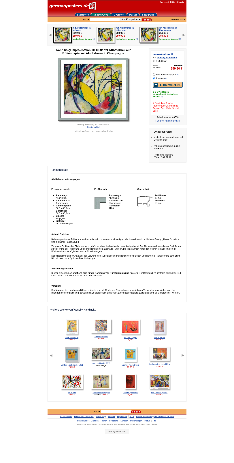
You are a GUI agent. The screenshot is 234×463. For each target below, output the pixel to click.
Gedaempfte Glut (130, 392)
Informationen (66, 416)
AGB (132, 416)
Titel (154, 421)
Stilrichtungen (136, 421)
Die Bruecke (159, 337)
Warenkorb (164, 2)
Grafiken (95, 421)
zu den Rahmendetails (168, 121)
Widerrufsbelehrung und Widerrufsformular (155, 416)
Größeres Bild (93, 127)
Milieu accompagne (101, 392)
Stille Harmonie (71, 337)
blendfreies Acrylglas (166, 74)
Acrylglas (160, 78)
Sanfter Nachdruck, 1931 (72, 365)
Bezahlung (101, 416)
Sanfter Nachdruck (130, 365)
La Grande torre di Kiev (159, 364)
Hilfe (173, 2)
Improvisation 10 (163, 54)
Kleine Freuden (101, 336)
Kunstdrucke (82, 421)
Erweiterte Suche (178, 19)
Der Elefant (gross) (159, 392)
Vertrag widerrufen (117, 431)
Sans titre (72, 392)
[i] (94, 39)
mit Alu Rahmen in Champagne (168, 29)
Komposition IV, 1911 (101, 363)
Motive (147, 421)
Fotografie (113, 421)
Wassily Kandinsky (167, 57)
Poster (104, 421)
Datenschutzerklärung (84, 416)
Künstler (124, 421)
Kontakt (180, 2)
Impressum (122, 416)
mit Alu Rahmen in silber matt (125, 29)
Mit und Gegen (130, 337)
